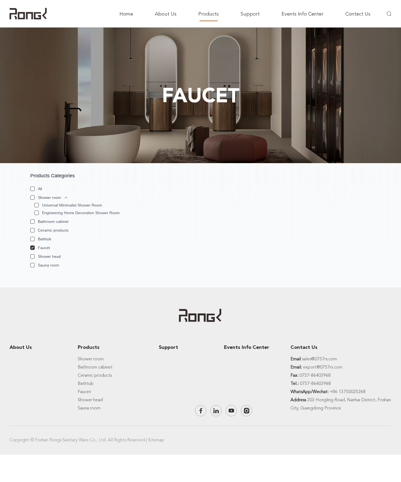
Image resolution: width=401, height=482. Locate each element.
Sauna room (48, 265)
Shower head (49, 256)
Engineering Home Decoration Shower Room (81, 213)
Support (250, 14)
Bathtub (44, 239)
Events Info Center (303, 14)
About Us (165, 14)
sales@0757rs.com (319, 359)
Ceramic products (53, 230)
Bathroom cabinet (53, 221)
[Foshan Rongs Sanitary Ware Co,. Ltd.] (28, 13)
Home (126, 14)
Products (208, 14)
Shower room (49, 197)
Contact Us (357, 14)
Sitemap (156, 440)
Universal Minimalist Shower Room (72, 205)
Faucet (44, 248)
